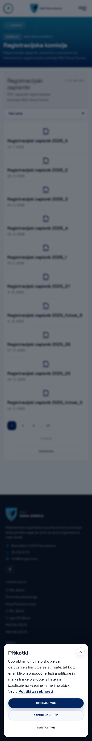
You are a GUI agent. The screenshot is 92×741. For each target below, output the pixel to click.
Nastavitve (46, 727)
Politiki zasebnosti (35, 691)
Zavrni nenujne (46, 715)
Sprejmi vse (46, 703)
